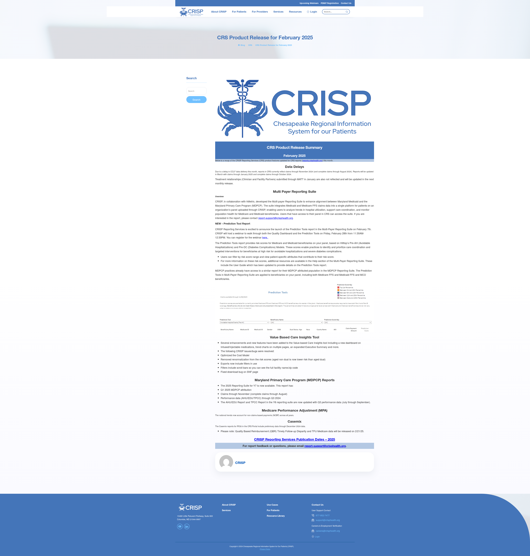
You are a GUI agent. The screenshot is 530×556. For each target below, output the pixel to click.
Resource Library (276, 515)
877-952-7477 (323, 515)
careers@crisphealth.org (328, 530)
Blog (243, 45)
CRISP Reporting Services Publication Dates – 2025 (294, 439)
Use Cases (272, 504)
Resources (295, 11)
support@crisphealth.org (328, 520)
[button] (218, 12)
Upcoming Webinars (309, 3)
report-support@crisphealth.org (275, 218)
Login (313, 11)
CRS (250, 45)
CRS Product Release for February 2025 (273, 45)
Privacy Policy (265, 549)
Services (278, 11)
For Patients (239, 11)
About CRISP (218, 11)
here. (265, 237)
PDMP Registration (330, 3)
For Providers (260, 11)
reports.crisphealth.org (312, 160)
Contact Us (346, 3)
